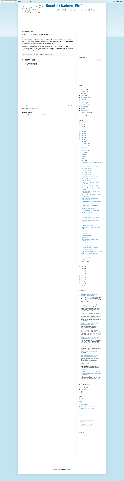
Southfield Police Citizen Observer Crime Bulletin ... (90, 179)
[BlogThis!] (46, 54)
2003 (82, 286)
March (84, 259)
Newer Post (25, 106)
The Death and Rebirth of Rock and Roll (92, 251)
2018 (82, 131)
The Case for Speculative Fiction (90, 176)
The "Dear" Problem (87, 257)
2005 (82, 281)
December (85, 143)
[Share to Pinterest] (51, 54)
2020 (82, 127)
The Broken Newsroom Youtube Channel (89, 411)
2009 (82, 273)
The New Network (86, 170)
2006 (82, 279)
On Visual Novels (85, 363)
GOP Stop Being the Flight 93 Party (89, 330)
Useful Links (84, 114)
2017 (82, 133)
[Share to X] (48, 54)
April (83, 160)
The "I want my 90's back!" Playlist (90, 166)
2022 (82, 124)
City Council (84, 90)
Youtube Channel (83, 404)
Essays (82, 108)
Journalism (83, 106)
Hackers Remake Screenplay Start (90, 210)
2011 (82, 269)
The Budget (83, 104)
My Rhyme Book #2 (87, 172)
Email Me (81, 399)
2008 (82, 275)
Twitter (80, 401)
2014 (82, 139)
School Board (84, 97)
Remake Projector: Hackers (88, 208)
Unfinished (83, 103)
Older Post (70, 106)
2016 (82, 135)
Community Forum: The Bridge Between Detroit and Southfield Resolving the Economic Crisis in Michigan (90, 294)
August (84, 152)
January (84, 264)
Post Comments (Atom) (34, 108)
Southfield (83, 88)
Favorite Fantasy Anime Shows (88, 347)
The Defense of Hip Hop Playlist (90, 185)
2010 (82, 271)
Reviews (83, 91)
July (83, 154)
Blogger (69, 469)
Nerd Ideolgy (85, 237)
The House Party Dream (88, 231)
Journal (82, 95)
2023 (82, 122)
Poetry (82, 93)
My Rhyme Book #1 (87, 174)
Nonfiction (83, 116)
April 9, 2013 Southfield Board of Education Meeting (90, 224)
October (84, 148)
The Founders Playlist (87, 213)
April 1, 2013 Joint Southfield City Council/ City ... (90, 254)
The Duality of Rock (87, 249)
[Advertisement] (55, 23)
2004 (82, 283)
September (85, 150)
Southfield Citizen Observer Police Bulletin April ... (90, 221)
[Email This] (44, 54)
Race (82, 101)
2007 (82, 277)
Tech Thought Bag (86, 245)
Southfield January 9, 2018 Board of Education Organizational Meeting (89, 356)
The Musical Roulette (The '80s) (90, 247)
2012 (82, 266)
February (84, 261)
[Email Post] (41, 54)
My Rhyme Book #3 (87, 168)
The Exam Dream (86, 233)
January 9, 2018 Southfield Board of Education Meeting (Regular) (89, 324)
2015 (82, 137)
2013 (82, 141)
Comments (84, 424)
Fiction (82, 99)
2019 (82, 129)
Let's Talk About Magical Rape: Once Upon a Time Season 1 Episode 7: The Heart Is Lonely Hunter (91, 373)
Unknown (84, 389)
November (85, 145)
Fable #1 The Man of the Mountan (90, 215)
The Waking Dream (87, 235)
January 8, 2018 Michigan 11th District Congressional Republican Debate (90, 338)
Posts (82, 421)
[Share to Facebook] (49, 54)
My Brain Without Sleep (87, 243)
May (83, 158)
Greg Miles (30, 54)
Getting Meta (84, 110)
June (83, 156)
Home (48, 106)
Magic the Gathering (86, 112)
